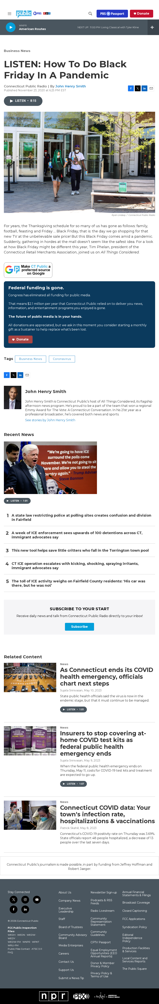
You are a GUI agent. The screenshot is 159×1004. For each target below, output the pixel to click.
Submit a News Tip (71, 978)
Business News (17, 51)
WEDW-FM (14, 941)
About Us (65, 892)
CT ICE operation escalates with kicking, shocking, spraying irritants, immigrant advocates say (75, 566)
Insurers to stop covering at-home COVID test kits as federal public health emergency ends (103, 743)
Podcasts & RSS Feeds (101, 902)
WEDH (12, 934)
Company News (69, 900)
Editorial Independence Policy (132, 938)
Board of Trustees (71, 927)
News (64, 664)
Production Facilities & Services (136, 950)
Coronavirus (62, 359)
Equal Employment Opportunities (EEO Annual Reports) (104, 953)
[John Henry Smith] (12, 397)
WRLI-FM (13, 945)
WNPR (26, 941)
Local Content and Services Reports (134, 960)
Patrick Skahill (69, 828)
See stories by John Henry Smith (50, 420)
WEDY (11, 938)
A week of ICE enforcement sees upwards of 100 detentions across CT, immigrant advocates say (77, 535)
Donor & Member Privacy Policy (102, 965)
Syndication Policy (134, 927)
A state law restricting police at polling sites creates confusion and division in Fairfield (81, 517)
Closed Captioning (134, 911)
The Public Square (134, 969)
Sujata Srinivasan (71, 690)
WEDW (31, 934)
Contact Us (66, 962)
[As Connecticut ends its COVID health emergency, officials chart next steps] (30, 677)
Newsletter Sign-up (104, 892)
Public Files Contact (19, 948)
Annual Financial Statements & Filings (136, 894)
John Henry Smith (70, 86)
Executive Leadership (66, 910)
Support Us (66, 970)
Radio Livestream (102, 911)
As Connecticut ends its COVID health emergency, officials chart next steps (106, 676)
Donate (143, 13)
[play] (11, 27)
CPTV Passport (101, 942)
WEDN (21, 934)
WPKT (35, 941)
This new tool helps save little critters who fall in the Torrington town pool (80, 551)
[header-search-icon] (90, 13)
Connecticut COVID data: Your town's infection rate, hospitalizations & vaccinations (107, 814)
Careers (64, 953)
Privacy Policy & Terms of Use (101, 975)
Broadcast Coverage (136, 902)
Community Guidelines (99, 933)
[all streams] (153, 27)
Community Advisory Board (73, 937)
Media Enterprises (71, 945)
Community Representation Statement (101, 922)
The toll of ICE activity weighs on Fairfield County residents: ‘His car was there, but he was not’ (78, 583)
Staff (62, 919)
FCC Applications (133, 919)
